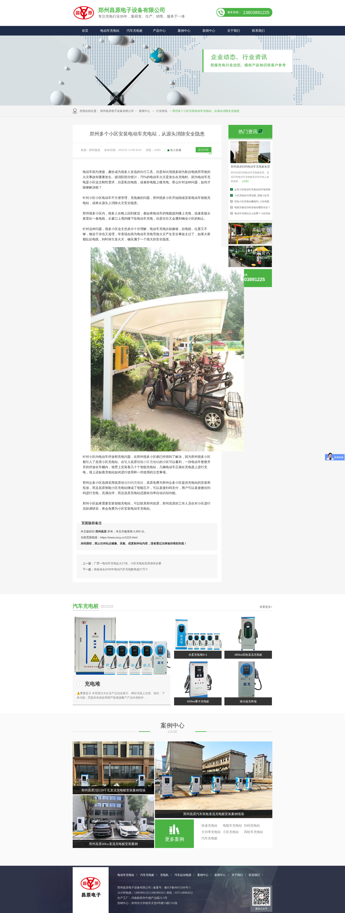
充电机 (164, 875)
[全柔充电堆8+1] (198, 633)
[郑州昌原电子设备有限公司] (91, 887)
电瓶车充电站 (232, 825)
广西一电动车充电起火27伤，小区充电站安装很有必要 (127, 563)
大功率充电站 (211, 832)
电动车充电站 (109, 30)
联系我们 (258, 30)
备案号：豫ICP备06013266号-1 (172, 887)
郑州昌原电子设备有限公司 (117, 111)
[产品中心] (250, 243)
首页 (85, 30)
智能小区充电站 (148, 462)
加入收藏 (175, 150)
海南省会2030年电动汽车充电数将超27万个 (121, 569)
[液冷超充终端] (248, 679)
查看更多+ (266, 606)
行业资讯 (161, 111)
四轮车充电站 (253, 832)
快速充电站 (209, 825)
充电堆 (92, 684)
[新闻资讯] (250, 266)
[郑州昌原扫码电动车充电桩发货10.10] (250, 162)
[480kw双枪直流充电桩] (248, 633)
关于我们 (233, 30)
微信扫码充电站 (132, 482)
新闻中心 (208, 30)
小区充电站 (231, 832)
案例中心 (184, 30)
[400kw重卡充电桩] (198, 679)
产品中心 (159, 30)
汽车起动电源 (182, 875)
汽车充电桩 (135, 30)
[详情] (245, 181)
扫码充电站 (252, 825)
